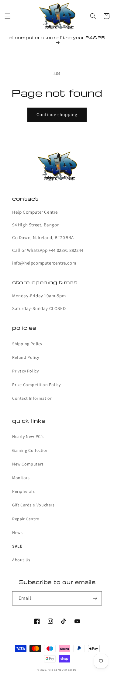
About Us (21, 559)
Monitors (21, 477)
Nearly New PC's (28, 436)
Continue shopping (57, 114)
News (17, 532)
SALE (17, 546)
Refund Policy (25, 357)
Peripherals (23, 491)
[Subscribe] (95, 598)
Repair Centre (25, 519)
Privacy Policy (25, 371)
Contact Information (32, 398)
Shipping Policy (27, 343)
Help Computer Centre (62, 669)
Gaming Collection (30, 450)
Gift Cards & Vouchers (33, 505)
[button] (7, 16)
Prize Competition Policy (36, 384)
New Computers (28, 464)
